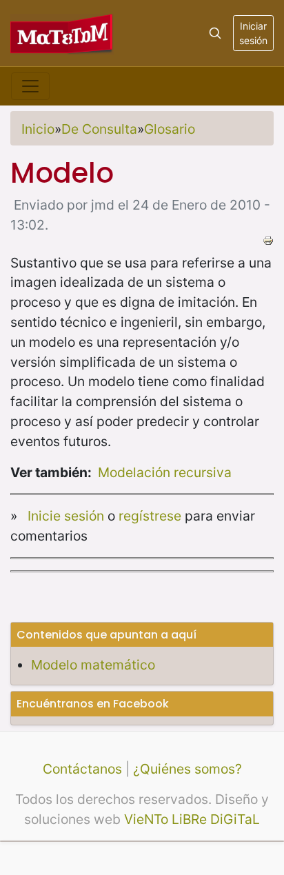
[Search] (215, 33)
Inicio (37, 129)
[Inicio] (62, 32)
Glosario (169, 129)
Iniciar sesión (253, 33)
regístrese (150, 515)
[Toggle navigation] (30, 86)
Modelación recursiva (165, 472)
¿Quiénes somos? (187, 769)
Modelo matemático (93, 664)
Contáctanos (82, 769)
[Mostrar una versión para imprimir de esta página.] (268, 239)
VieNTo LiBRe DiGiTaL (192, 819)
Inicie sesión (66, 515)
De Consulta (99, 129)
